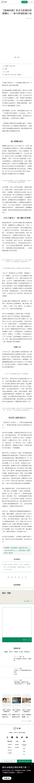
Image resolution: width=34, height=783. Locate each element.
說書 (24, 751)
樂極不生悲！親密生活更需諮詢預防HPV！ (16, 715)
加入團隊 (10, 753)
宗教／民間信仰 (18, 74)
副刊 (24, 754)
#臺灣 (6, 652)
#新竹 (11, 652)
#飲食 (16, 652)
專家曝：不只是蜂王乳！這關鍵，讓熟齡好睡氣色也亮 (6, 715)
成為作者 (10, 750)
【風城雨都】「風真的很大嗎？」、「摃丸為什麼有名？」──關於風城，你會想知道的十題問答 (17, 550)
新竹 (9, 74)
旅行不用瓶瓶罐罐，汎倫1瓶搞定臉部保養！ (26, 715)
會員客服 (17, 747)
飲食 (12, 74)
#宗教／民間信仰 (24, 652)
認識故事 (10, 744)
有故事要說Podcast (24, 745)
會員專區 (17, 744)
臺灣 (6, 74)
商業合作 (10, 747)
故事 (8, 72)
